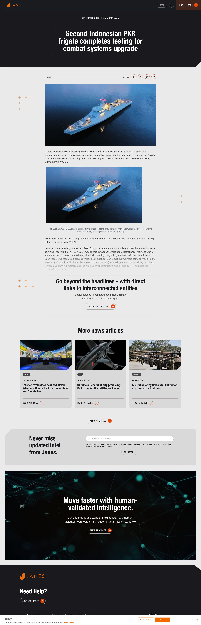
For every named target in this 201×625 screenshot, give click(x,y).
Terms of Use (42, 615)
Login (162, 5)
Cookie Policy (69, 622)
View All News (98, 420)
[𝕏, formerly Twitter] (140, 76)
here (110, 446)
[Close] (197, 619)
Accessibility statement (61, 615)
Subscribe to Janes (97, 306)
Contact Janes (30, 601)
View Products (98, 530)
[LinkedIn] (147, 76)
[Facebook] (133, 76)
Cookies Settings (146, 620)
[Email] (153, 76)
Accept (162, 620)
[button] (171, 5)
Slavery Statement (83, 615)
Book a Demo (186, 5)
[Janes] (14, 5)
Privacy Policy (26, 615)
